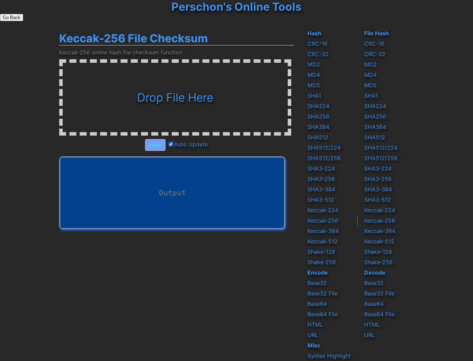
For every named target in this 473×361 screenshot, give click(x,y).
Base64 (317, 303)
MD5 (313, 85)
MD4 (313, 74)
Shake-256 (321, 262)
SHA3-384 (321, 189)
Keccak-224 (322, 210)
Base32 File (322, 293)
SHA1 (314, 95)
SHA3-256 (321, 178)
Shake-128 (321, 251)
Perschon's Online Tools (236, 7)
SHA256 (318, 116)
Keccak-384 (323, 230)
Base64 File (322, 314)
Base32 (317, 283)
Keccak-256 (322, 220)
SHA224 (318, 106)
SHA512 (317, 137)
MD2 (313, 64)
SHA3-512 (320, 199)
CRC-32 (318, 54)
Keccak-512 (322, 241)
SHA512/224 (324, 147)
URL (312, 335)
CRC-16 (317, 43)
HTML (315, 324)
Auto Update (191, 144)
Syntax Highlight (329, 355)
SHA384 (318, 126)
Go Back (11, 17)
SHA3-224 (321, 168)
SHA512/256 (324, 158)
